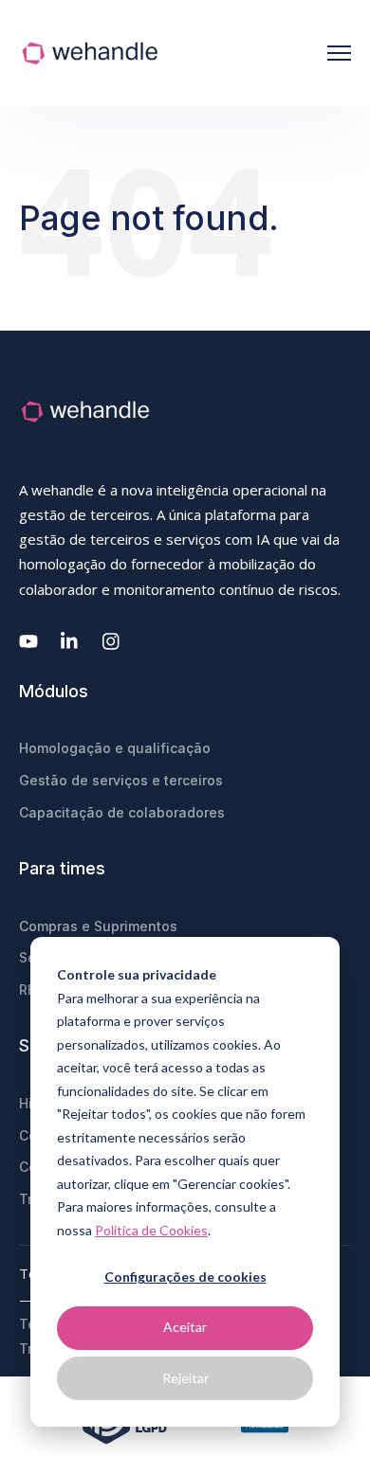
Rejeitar (185, 1378)
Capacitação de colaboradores (122, 812)
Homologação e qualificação (115, 748)
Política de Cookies (151, 1230)
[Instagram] (111, 641)
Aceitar (185, 1327)
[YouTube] (28, 641)
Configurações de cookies (185, 1276)
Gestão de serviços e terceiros (121, 780)
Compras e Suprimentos (98, 926)
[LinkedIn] (70, 641)
